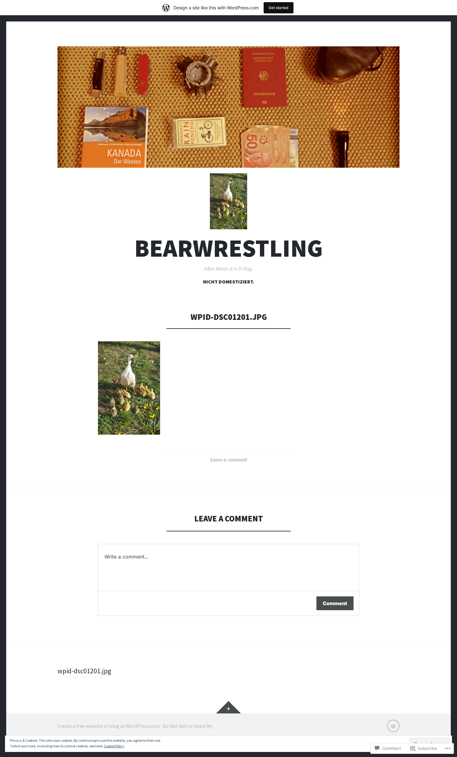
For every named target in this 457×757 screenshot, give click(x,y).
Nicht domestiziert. (228, 281)
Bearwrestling (228, 248)
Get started (279, 7)
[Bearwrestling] (228, 107)
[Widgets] (228, 707)
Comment (335, 603)
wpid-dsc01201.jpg (84, 670)
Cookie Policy (114, 746)
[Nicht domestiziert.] (393, 726)
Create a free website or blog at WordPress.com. (109, 726)
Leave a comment (228, 459)
